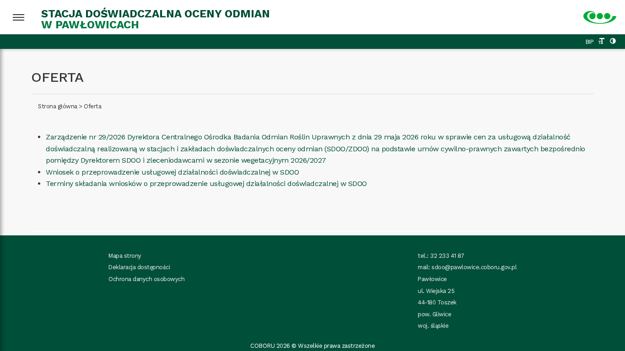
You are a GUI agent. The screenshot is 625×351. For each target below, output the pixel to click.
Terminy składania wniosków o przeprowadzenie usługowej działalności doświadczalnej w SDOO (206, 183)
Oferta (92, 106)
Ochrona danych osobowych (146, 279)
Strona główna (57, 106)
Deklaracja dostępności (139, 267)
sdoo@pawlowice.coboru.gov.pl (474, 267)
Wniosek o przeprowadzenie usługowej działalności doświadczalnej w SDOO (172, 172)
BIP (590, 41)
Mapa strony (124, 255)
